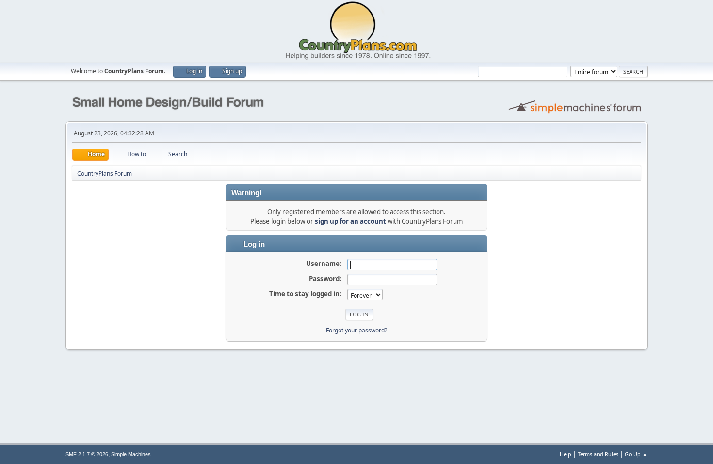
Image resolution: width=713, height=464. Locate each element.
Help (565, 454)
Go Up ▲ (636, 454)
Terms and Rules (598, 454)
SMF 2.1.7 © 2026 (86, 454)
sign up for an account (350, 221)
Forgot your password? (356, 330)
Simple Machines (131, 454)
